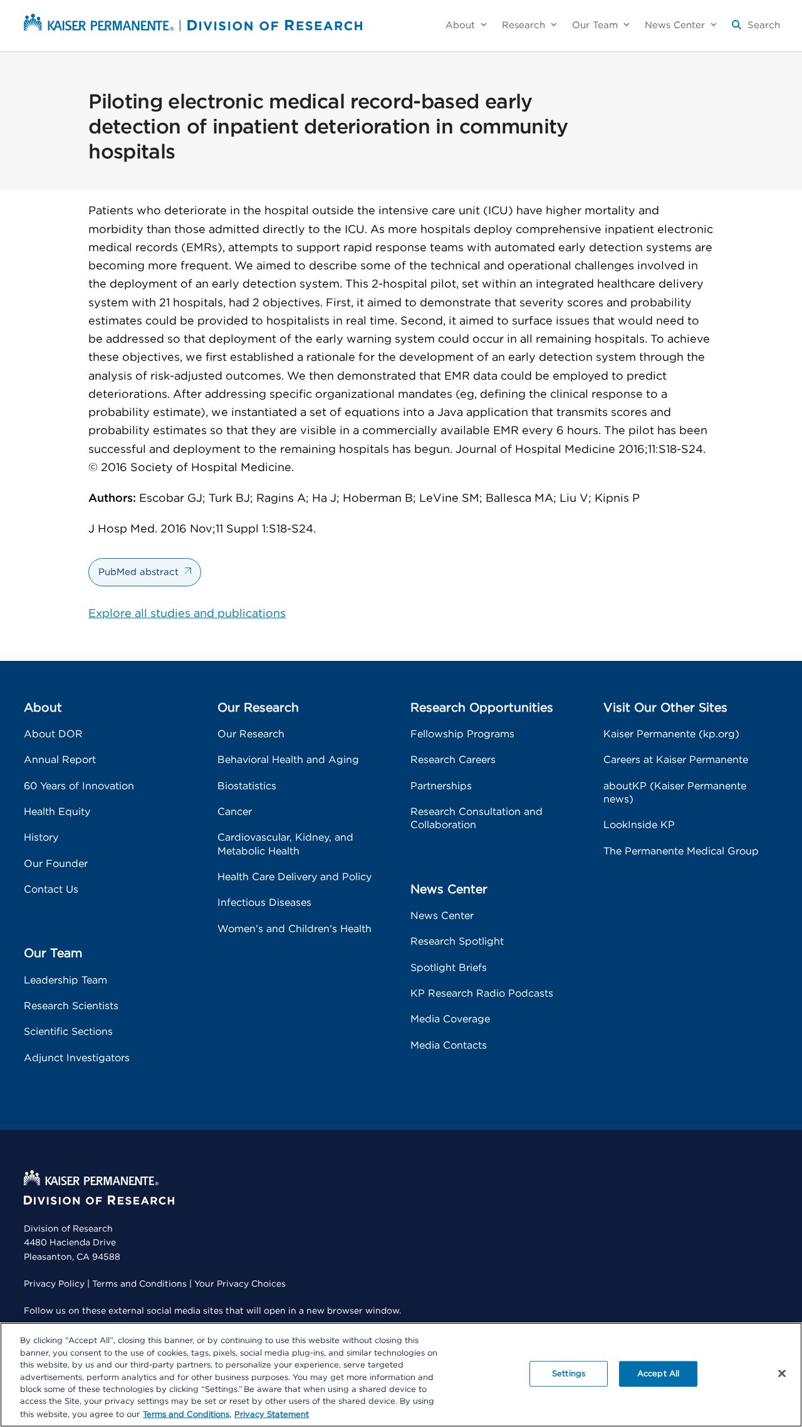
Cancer (234, 812)
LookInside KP (639, 825)
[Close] (782, 1373)
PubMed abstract (138, 572)
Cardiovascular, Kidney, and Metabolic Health (285, 844)
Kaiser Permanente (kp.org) (671, 734)
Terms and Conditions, (187, 1414)
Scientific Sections (68, 1032)
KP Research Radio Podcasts (481, 994)
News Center (442, 916)
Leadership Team (65, 980)
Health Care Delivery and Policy (294, 877)
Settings (568, 1373)
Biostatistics (246, 786)
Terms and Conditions (139, 1284)
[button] (756, 30)
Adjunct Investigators (77, 1058)
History (41, 838)
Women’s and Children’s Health (294, 929)
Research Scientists (71, 1006)
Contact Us (51, 890)
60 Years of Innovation (79, 786)
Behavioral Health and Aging (288, 760)
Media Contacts (448, 1045)
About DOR (53, 734)
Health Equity (57, 812)
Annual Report (60, 760)
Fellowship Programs (462, 734)
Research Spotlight (457, 942)
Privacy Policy (54, 1284)
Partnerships (441, 786)
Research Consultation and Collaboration (476, 818)
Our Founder (56, 864)
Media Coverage (450, 1019)
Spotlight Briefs (448, 968)
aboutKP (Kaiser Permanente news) (674, 792)
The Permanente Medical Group (681, 851)
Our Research (250, 734)
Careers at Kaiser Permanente (675, 760)
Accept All (658, 1373)
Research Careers (453, 760)
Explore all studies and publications (187, 614)
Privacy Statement (271, 1414)
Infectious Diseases (264, 903)
